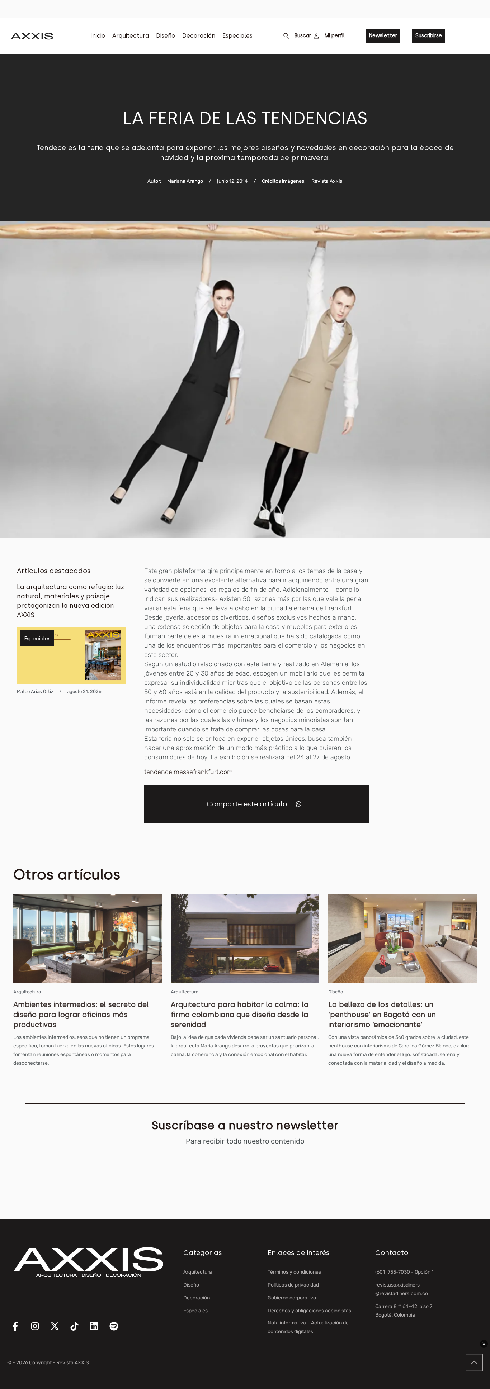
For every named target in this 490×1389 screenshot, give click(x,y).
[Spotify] (118, 1331)
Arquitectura (130, 35)
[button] (299, 804)
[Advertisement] (439, 673)
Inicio (97, 35)
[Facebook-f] (20, 1331)
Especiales (237, 35)
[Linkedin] (99, 1331)
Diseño (165, 35)
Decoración (198, 35)
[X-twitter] (59, 1331)
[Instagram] (39, 1331)
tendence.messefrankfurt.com (188, 772)
